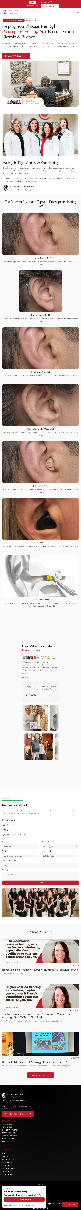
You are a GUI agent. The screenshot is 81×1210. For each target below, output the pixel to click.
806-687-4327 (33, 6)
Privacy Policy (40, 1184)
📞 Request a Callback (24, 1199)
